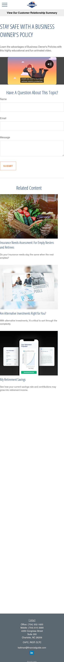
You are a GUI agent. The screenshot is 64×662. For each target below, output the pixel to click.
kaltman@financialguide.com (32, 647)
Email (3, 118)
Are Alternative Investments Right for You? (23, 313)
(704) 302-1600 (35, 624)
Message (5, 137)
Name (3, 99)
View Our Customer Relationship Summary (32, 12)
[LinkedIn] (32, 653)
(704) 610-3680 (36, 627)
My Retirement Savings (13, 379)
